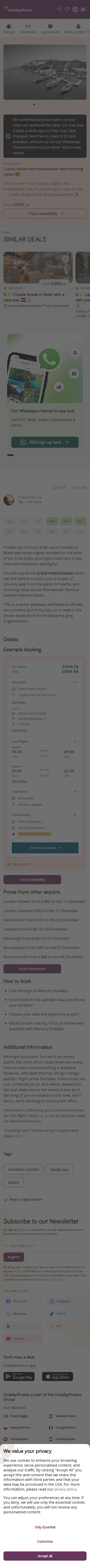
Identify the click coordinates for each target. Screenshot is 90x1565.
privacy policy (65, 1489)
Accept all (45, 1556)
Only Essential (45, 1527)
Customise (45, 1541)
